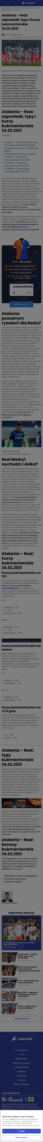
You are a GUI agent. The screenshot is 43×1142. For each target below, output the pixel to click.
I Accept (21, 1131)
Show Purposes (21, 1137)
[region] (21, 1126)
